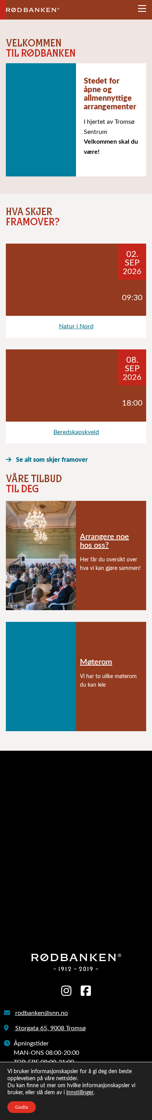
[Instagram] (66, 992)
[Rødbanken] (32, 8)
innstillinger (80, 1092)
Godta (21, 1107)
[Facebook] (86, 992)
